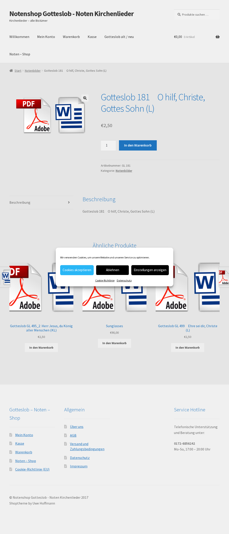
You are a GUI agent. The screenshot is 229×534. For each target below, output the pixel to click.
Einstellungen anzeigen (150, 270)
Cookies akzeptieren (77, 270)
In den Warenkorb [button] (41, 348)
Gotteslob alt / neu (119, 36)
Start (18, 71)
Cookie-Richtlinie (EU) (32, 469)
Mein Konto (46, 36)
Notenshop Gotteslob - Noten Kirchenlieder (71, 13)
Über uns (76, 426)
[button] (85, 98)
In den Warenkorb (138, 145)
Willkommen (19, 36)
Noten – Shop (19, 54)
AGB (73, 435)
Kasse (92, 36)
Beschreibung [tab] (19, 202)
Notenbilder (33, 71)
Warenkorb (71, 36)
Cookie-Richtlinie (104, 280)
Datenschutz (124, 280)
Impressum (78, 466)
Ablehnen (112, 270)
